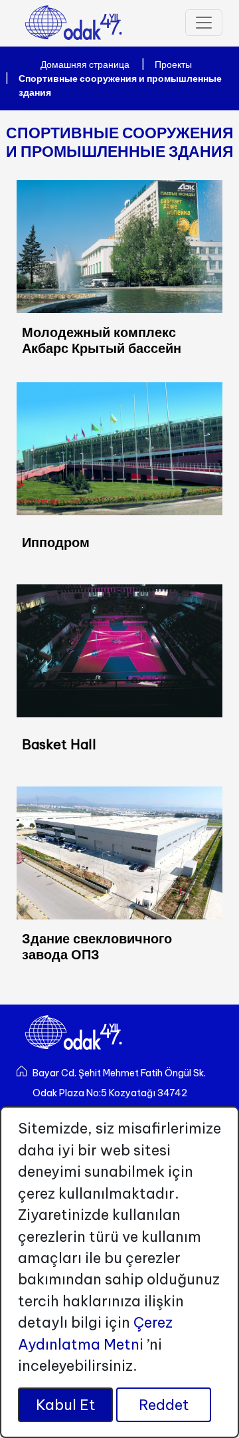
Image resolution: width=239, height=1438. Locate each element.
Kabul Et (66, 1404)
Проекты (173, 64)
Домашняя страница (84, 64)
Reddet (164, 1404)
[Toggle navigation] (203, 22)
